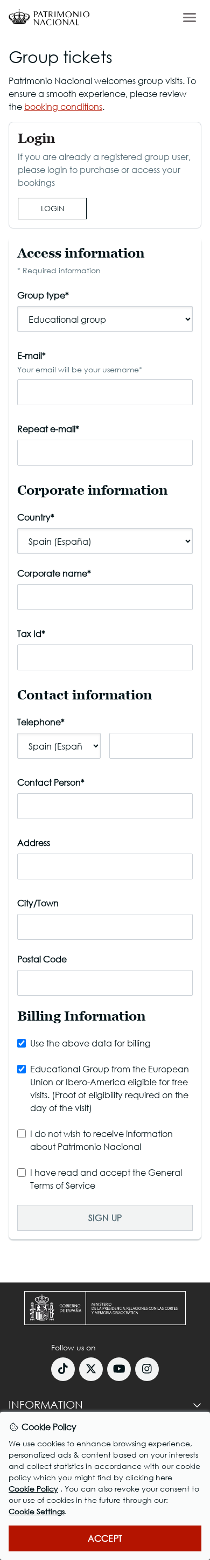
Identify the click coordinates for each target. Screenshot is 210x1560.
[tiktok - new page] (63, 1369)
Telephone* (41, 721)
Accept (105, 1538)
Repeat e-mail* (48, 428)
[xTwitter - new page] (91, 1369)
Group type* (43, 295)
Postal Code (42, 959)
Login (52, 208)
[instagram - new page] (147, 1369)
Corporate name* (54, 573)
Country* (35, 517)
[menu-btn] (189, 17)
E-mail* (79, 362)
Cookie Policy (33, 1488)
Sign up (105, 1217)
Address (33, 842)
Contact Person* (51, 782)
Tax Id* (31, 633)
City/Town (38, 903)
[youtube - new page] (119, 1369)
